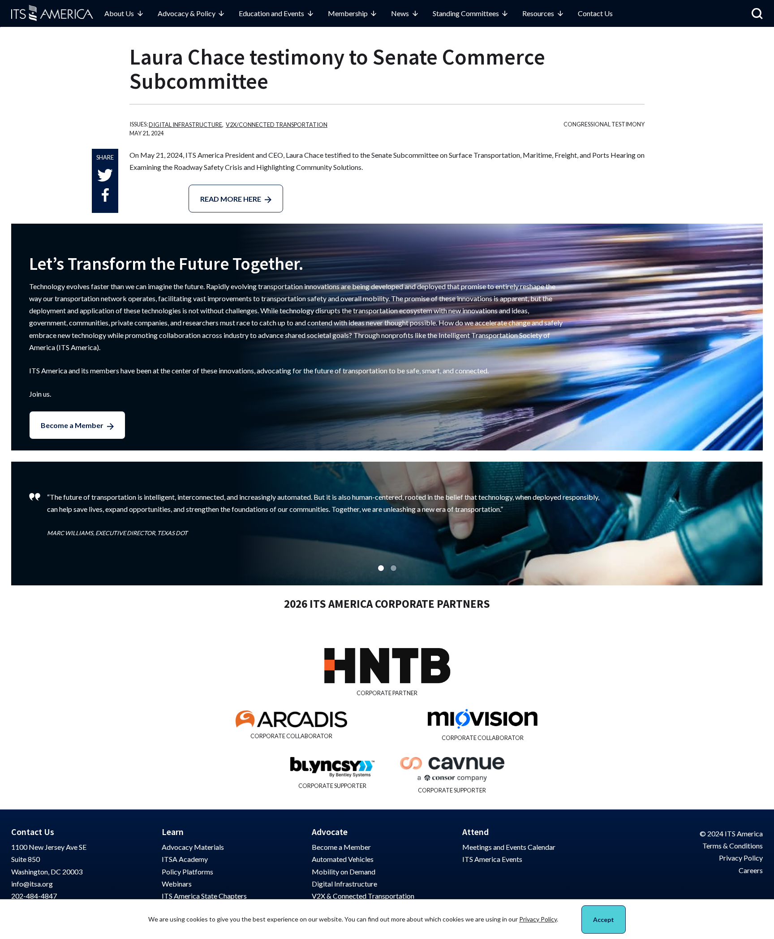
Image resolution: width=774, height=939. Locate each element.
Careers (751, 870)
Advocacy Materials (193, 847)
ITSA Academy (185, 859)
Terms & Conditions (732, 845)
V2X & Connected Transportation (363, 895)
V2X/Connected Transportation (276, 124)
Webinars (177, 883)
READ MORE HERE (230, 199)
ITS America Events (492, 859)
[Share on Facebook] (105, 195)
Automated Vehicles (343, 859)
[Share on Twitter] (105, 175)
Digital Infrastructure (185, 124)
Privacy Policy (741, 857)
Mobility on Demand (343, 871)
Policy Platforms (187, 871)
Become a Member (72, 425)
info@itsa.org (32, 883)
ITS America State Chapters (204, 895)
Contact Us (595, 13)
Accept (603, 919)
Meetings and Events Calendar (508, 847)
